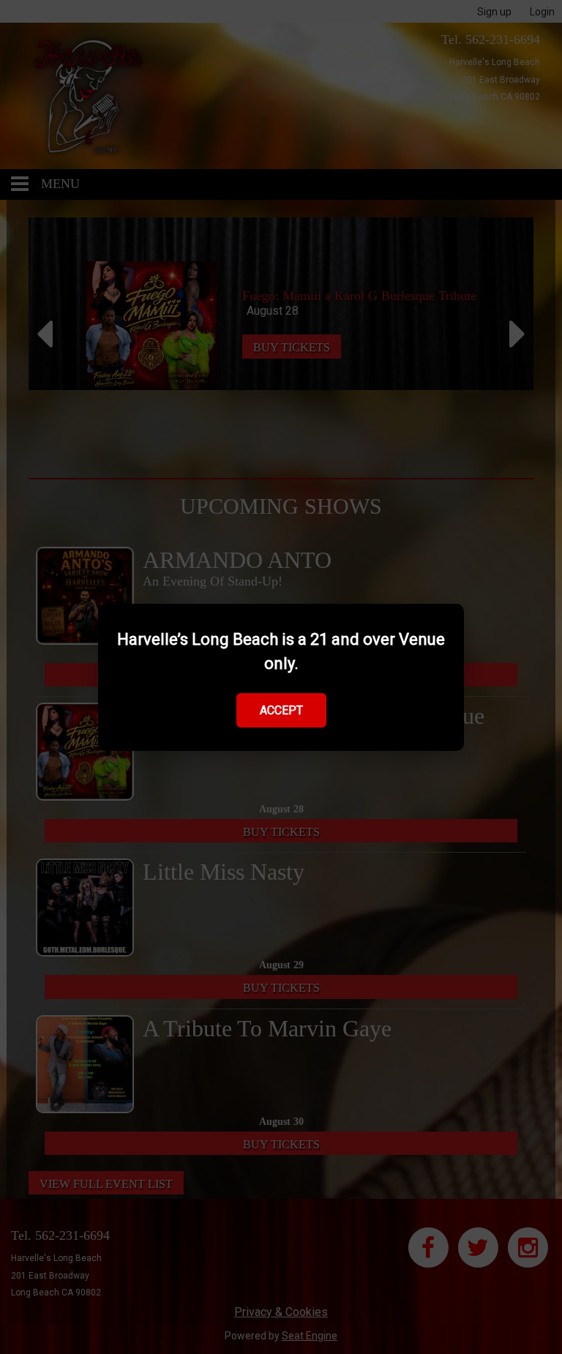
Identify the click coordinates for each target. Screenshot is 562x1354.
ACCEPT (281, 710)
